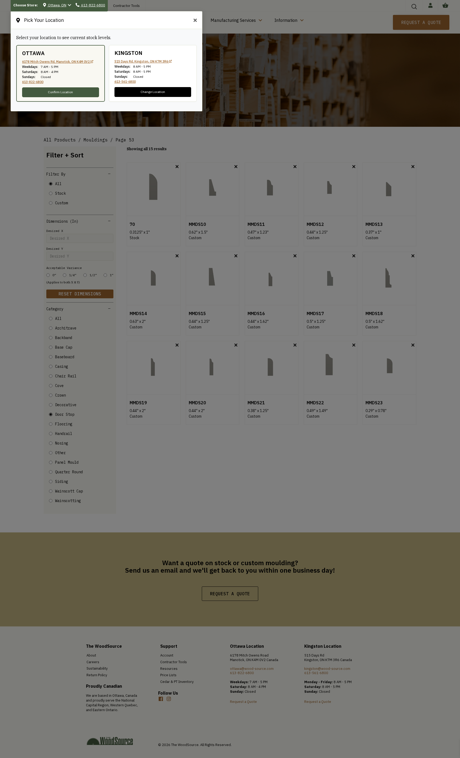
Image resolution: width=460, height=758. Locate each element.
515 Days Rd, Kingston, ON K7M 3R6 (141, 61)
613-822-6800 (32, 82)
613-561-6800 (125, 82)
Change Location (153, 92)
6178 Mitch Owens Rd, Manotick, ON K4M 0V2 (56, 62)
